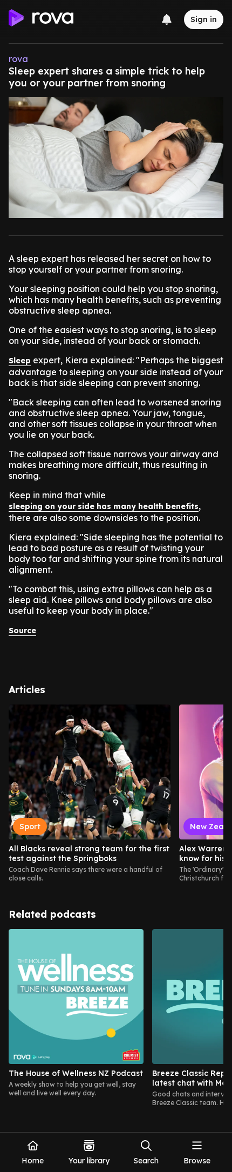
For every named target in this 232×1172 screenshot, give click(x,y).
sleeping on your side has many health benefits (104, 506)
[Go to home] (41, 19)
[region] (116, 793)
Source (22, 630)
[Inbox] (167, 19)
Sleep (20, 360)
